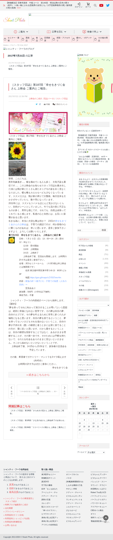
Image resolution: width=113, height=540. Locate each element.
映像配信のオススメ (85, 375)
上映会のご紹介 (35, 98)
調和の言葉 (45, 500)
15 (102, 423)
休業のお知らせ (102, 345)
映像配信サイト (84, 328)
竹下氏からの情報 (86, 246)
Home (5, 45)
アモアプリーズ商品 (85, 340)
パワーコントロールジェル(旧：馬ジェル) (92, 334)
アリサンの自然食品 (49, 525)
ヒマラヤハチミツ (48, 514)
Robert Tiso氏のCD (98, 492)
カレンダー (45, 503)
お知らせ (82, 259)
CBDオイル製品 (97, 510)
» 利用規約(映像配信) (12, 522)
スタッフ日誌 (62, 98)
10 (80, 423)
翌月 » (93, 404)
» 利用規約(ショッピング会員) (16, 518)
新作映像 (95, 310)
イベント (82, 263)
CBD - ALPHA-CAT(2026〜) (88, 360)
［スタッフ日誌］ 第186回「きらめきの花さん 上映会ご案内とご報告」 (37, 412)
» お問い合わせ (10, 525)
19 (89, 427)
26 (89, 430)
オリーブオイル (72, 474)
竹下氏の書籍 (46, 485)
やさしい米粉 (71, 489)
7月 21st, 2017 (22, 45)
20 (93, 427)
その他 (81, 285)
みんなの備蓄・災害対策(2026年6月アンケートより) (93, 321)
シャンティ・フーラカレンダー (89, 350)
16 (107, 423)
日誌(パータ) (48, 98)
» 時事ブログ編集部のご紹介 (15, 505)
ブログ (12, 45)
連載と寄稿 (83, 268)
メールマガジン (85, 281)
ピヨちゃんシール (73, 514)
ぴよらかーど (71, 510)
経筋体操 (91, 345)
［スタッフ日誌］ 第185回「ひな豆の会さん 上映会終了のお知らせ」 (38, 420)
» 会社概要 (8, 508)
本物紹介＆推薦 (85, 272)
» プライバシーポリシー (13, 511)
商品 (80, 254)
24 (80, 430)
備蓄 (95, 315)
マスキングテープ (73, 518)
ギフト (93, 514)
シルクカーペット (73, 507)
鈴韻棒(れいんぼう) (98, 489)
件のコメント (61, 104)
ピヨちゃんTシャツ (74, 521)
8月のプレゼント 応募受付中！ (89, 131)
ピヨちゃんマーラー (85, 370)
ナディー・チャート (85, 365)
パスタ (69, 478)
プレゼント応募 (84, 310)
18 (84, 427)
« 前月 (93, 406)
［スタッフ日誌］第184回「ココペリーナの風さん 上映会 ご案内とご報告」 (38, 428)
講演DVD (45, 482)
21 (98, 427)
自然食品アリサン (85, 315)
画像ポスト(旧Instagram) (89, 290)
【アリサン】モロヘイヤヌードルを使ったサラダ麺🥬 (29, 5)
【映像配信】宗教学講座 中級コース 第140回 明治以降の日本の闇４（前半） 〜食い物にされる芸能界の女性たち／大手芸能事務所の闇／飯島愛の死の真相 (93, 140)
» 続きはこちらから (38, 374)
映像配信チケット (48, 478)
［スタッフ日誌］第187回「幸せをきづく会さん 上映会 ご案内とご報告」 (37, 67)
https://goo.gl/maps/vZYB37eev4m (45, 277)
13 (93, 423)
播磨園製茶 (100, 340)
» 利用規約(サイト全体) (13, 515)
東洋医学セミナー (85, 355)
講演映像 (82, 250)
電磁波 (80, 387)
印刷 (48, 104)
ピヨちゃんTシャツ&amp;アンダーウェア (92, 381)
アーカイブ (81, 452)
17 (80, 427)
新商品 (98, 375)
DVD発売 (81, 345)
